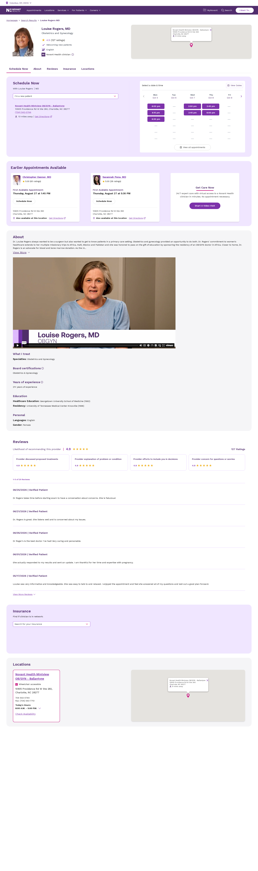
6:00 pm (156, 106)
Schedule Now (24, 201)
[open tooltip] (72, 54)
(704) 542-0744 (23, 112)
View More (19, 252)
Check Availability (25, 713)
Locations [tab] (87, 68)
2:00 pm (192, 106)
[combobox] (65, 96)
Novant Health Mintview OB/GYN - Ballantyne (39, 106)
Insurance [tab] (69, 68)
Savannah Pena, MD (114, 177)
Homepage (12, 20)
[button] (191, 45)
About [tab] (37, 68)
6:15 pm (156, 112)
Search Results (29, 20)
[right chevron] (241, 96)
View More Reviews (23, 594)
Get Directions (56, 218)
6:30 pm (156, 119)
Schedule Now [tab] (18, 68)
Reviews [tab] (52, 68)
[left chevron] (143, 96)
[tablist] (129, 69)
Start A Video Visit (205, 205)
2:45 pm (192, 112)
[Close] (211, 30)
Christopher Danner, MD (37, 177)
